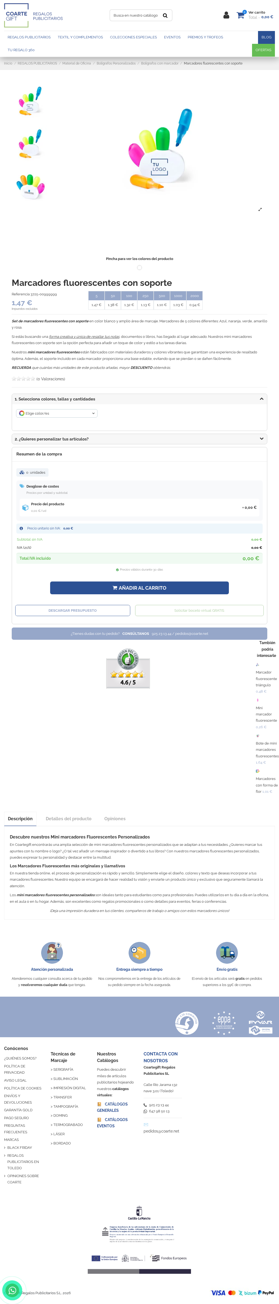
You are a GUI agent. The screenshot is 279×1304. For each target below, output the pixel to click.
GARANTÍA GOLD (18, 1110)
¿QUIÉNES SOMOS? (20, 1058)
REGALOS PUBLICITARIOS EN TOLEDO (23, 1161)
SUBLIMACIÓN (65, 1079)
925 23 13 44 (158, 1105)
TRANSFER (62, 1097)
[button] (139, 439)
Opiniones (115, 818)
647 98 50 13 (158, 1111)
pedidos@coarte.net (161, 1131)
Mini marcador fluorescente (266, 714)
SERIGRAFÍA (63, 1069)
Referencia (21, 294)
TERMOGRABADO (68, 1125)
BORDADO (62, 1143)
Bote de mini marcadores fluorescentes (267, 749)
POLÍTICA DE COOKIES (22, 1088)
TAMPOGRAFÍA (65, 1106)
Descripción (20, 818)
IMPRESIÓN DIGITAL (69, 1088)
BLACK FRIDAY (19, 1148)
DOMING (60, 1115)
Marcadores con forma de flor (267, 785)
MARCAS (11, 1140)
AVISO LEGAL (15, 1080)
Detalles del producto (69, 818)
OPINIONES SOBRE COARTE (23, 1179)
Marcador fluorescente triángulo (266, 678)
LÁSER (59, 1134)
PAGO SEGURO (16, 1118)
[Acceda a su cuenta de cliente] (226, 15)
